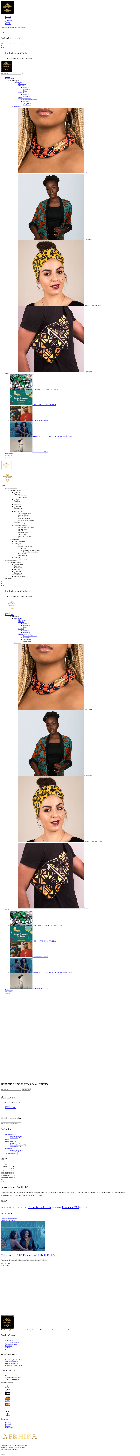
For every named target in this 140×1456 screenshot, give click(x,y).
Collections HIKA (10, 1108)
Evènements (57, 1207)
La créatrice (13, 1152)
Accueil (7, 1106)
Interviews (8, 1148)
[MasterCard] (7, 1405)
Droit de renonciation (11, 1363)
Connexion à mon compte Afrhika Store (13, 27)
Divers (7, 1139)
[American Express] (7, 1402)
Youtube (7, 22)
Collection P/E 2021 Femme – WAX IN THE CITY (28, 1255)
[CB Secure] (7, 1391)
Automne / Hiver (16, 1207)
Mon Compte (9, 1340)
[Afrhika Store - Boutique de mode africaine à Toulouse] (6, 71)
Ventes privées (14, 1147)
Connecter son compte (8, 1220)
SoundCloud (9, 20)
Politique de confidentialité (13, 1365)
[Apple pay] (7, 1412)
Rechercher (26, 1089)
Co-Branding (24, 1207)
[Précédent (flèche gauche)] (2, 1454)
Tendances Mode (10, 1154)
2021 (10, 1207)
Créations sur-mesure (11, 1344)
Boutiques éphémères (16, 1145)
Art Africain (9, 1134)
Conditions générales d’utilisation (15, 1360)
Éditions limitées (83, 1207)
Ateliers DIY (14, 1143)
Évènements (9, 1141)
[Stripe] (7, 1395)
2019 (2, 1207)
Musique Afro (14, 1138)
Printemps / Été (70, 1207)
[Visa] (7, 1398)
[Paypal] (7, 1416)
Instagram (8, 18)
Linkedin (8, 24)
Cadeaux (7, 1347)
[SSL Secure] (7, 1388)
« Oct (2, 1182)
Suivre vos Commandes (12, 1342)
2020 (6, 1207)
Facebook (8, 17)
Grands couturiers (15, 1150)
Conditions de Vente (11, 1362)
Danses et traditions (16, 1136)
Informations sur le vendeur (9, 1449)
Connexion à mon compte (9, 1218)
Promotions (8, 1346)
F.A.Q (7, 1349)
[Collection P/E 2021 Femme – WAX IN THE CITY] (23, 1250)
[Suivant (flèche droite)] (4, 1454)
